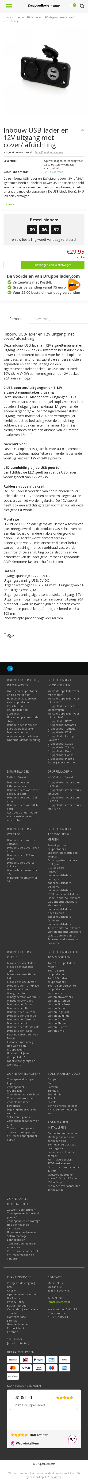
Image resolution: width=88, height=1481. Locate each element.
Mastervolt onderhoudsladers (59, 907)
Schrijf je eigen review (49, 152)
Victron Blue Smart (59, 1004)
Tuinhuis (53, 1090)
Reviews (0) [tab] (44, 318)
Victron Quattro (57, 1027)
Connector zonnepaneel (63, 1133)
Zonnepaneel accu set (62, 1144)
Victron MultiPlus (58, 1015)
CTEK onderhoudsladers (63, 894)
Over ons (13, 1290)
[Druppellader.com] (44, 5)
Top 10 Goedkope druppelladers (59, 979)
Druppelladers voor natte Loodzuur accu (23, 791)
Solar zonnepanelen (19, 1117)
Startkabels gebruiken (20, 728)
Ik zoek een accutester (21, 981)
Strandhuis (54, 1094)
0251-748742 (14, 1339)
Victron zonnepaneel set (22, 1251)
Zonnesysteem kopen (20, 1098)
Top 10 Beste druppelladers (56, 972)
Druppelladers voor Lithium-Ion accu (19, 784)
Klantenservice (16, 1317)
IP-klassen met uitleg (20, 1042)
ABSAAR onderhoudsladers (59, 873)
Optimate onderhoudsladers (59, 922)
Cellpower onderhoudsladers (59, 888)
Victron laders (56, 993)
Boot (51, 1083)
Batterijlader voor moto (62, 762)
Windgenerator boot (20, 1000)
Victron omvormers (60, 997)
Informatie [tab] (15, 318)
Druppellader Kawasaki (62, 725)
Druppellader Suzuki (60, 743)
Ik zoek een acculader (21, 963)
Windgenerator (16, 993)
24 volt (52, 1102)
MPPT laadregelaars (60, 1159)
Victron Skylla (56, 1030)
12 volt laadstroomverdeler (60, 1172)
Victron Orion (56, 1019)
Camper (53, 1079)
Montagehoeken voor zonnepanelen (61, 1138)
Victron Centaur (58, 1008)
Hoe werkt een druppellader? (16, 1047)
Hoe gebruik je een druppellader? (19, 1055)
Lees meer (9, 204)
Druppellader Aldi (18, 1008)
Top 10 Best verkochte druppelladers (62, 987)
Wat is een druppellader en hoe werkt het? (22, 692)
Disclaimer (13, 1298)
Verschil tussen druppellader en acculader (17, 709)
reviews (56, 1477)
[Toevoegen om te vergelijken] (82, 130)
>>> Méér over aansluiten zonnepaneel (64, 1187)
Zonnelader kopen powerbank (19, 1103)
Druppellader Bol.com (21, 1012)
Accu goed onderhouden (22, 812)
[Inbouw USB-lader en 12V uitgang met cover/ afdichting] (46, 73)
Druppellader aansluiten (22, 725)
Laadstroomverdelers (61, 935)
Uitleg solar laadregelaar (22, 1232)
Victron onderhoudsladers (64, 931)
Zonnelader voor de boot (23, 1094)
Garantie (12, 1332)
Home (7, 17)
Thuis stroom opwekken (22, 1132)
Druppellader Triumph (62, 747)
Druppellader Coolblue (21, 1015)
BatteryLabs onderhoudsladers (59, 881)
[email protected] (59, 1301)
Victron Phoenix (58, 1023)
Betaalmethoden (17, 1305)
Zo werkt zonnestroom (21, 1209)
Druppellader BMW (60, 721)
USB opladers (56, 867)
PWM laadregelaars (60, 1163)
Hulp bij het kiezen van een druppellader (21, 700)
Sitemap (12, 1320)
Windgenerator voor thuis (23, 997)
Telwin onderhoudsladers (64, 928)
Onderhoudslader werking (23, 740)
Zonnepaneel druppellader (15, 1088)
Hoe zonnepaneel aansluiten (18, 1226)
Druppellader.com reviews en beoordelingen (23, 734)
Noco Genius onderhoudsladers (59, 914)
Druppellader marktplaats (23, 985)
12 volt (52, 1098)
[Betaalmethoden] (13, 1359)
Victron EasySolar (58, 1012)
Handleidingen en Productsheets (18, 1326)
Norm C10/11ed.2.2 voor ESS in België (63, 1180)
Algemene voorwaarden (22, 1294)
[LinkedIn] (10, 668)
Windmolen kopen (18, 989)
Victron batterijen (59, 1000)
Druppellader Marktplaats (23, 1027)
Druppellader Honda (60, 755)
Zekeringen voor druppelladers (58, 847)
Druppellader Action (20, 1004)
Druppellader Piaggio (61, 758)
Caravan (53, 1087)
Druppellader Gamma (21, 1019)
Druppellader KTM (59, 732)
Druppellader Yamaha (61, 728)
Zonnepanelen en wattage (23, 1221)
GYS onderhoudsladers (62, 901)
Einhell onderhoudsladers (64, 898)
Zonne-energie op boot (62, 1105)
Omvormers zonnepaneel (64, 1167)
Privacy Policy (15, 1301)
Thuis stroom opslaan (20, 1128)
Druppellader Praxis (19, 1030)
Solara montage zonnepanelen (17, 1237)
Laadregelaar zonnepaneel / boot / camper (61, 1151)
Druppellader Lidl (18, 1023)
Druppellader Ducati (60, 751)
